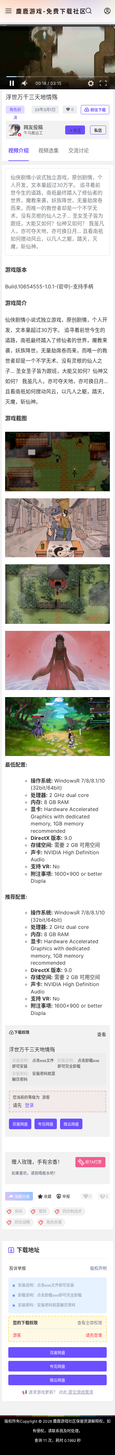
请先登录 (94, 1335)
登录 (29, 1105)
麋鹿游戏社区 (64, 1421)
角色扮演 (15, 110)
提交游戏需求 (80, 1392)
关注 (77, 130)
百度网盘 (20, 1124)
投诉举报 (17, 1268)
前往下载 (98, 110)
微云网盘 (71, 1124)
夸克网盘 (45, 1124)
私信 (98, 130)
